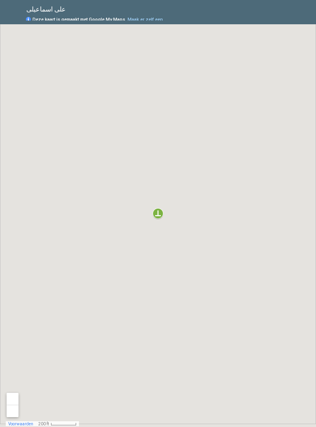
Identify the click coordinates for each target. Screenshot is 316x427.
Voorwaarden (20, 424)
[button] (158, 213)
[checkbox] (72, 9)
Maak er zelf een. (146, 19)
